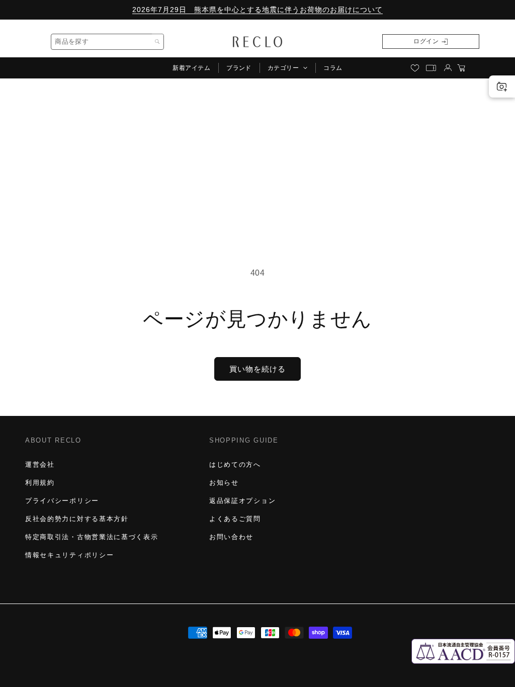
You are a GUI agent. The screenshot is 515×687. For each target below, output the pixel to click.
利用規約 (40, 482)
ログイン (426, 41)
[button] (287, 67)
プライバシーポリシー (62, 500)
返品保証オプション (242, 500)
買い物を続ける (257, 369)
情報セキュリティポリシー (69, 555)
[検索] (156, 41)
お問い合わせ (231, 537)
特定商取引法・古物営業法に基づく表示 (91, 537)
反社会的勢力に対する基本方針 (77, 519)
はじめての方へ (235, 464)
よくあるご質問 (235, 519)
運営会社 (40, 464)
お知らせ (224, 482)
